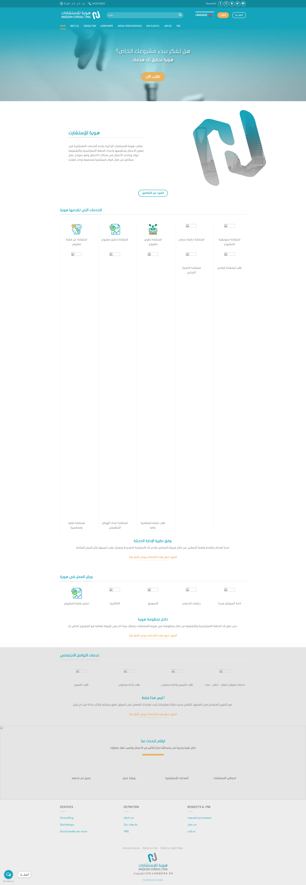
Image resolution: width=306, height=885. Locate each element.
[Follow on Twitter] (237, 3)
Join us (168, 26)
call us (192, 831)
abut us (74, 26)
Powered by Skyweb (153, 880)
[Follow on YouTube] (243, 3)
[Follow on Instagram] (226, 3)
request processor (200, 817)
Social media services (130, 26)
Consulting (90, 26)
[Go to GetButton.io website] (8, 881)
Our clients (152, 26)
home (63, 26)
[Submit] (180, 15)
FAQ (178, 26)
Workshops (107, 26)
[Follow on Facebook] (220, 3)
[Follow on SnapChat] (231, 3)
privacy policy (131, 848)
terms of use (150, 848)
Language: (202, 15)
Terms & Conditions (171, 848)
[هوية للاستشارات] (80, 15)
